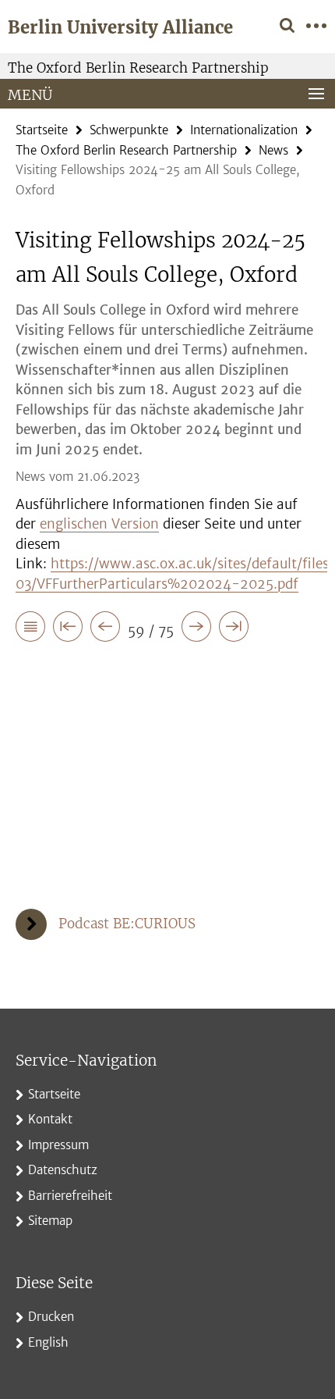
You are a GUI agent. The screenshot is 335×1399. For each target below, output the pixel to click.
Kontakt (50, 1119)
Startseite (42, 130)
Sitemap (50, 1220)
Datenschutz (62, 1169)
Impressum (58, 1144)
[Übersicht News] (30, 629)
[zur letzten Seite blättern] (234, 629)
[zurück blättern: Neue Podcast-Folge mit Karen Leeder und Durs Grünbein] (105, 629)
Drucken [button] (51, 1316)
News (273, 150)
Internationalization (244, 130)
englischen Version (99, 523)
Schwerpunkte (129, 130)
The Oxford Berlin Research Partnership (138, 68)
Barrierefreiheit (70, 1195)
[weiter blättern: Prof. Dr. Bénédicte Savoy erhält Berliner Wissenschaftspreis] (196, 629)
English (48, 1342)
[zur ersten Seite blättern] (68, 629)
